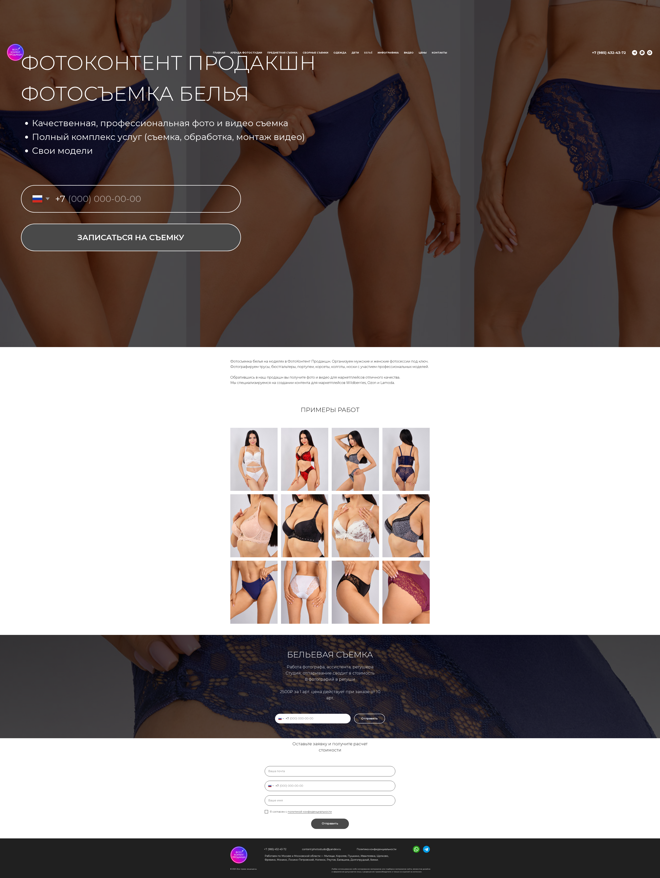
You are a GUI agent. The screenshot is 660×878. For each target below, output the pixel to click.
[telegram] (634, 52)
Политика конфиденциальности (376, 849)
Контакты (439, 52)
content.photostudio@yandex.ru (321, 849)
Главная (219, 52)
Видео (409, 52)
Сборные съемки (315, 52)
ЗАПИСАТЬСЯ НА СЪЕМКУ (131, 237)
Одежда (339, 52)
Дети (355, 52)
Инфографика (388, 52)
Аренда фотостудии (246, 52)
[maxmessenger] (649, 52)
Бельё (368, 52)
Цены (423, 52)
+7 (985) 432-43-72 (609, 53)
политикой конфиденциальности (310, 811)
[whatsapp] (642, 52)
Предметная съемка (282, 52)
